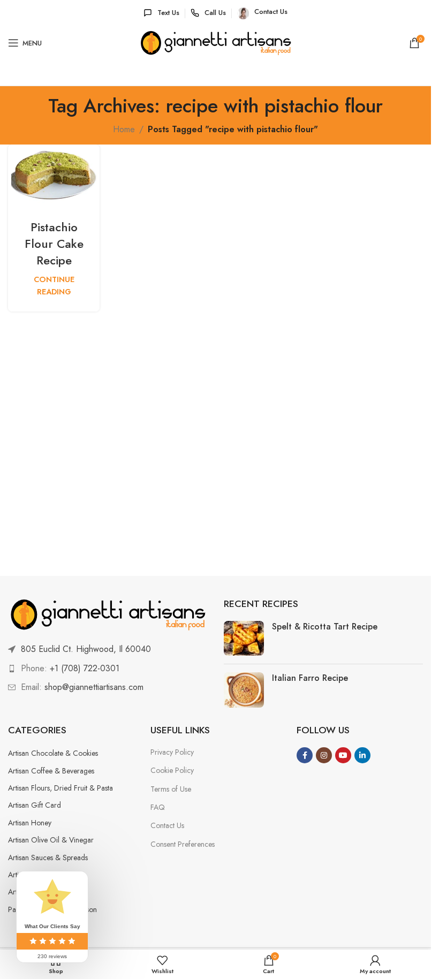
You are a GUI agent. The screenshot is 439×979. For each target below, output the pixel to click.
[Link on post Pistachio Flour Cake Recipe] (54, 175)
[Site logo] (215, 43)
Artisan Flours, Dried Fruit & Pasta (60, 788)
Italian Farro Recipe (310, 678)
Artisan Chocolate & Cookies (53, 753)
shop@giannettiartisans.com (93, 687)
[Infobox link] (161, 13)
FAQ (157, 807)
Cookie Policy (172, 770)
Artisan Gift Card (34, 805)
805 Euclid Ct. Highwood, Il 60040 (86, 649)
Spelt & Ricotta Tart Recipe (324, 626)
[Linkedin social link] (362, 755)
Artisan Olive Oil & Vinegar (51, 839)
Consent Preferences (182, 844)
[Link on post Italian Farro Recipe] (244, 690)
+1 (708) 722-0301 (84, 668)
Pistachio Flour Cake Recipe (54, 243)
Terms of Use (170, 789)
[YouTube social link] (343, 755)
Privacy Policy (172, 752)
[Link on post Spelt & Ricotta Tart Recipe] (244, 638)
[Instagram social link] (324, 755)
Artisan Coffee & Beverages (51, 770)
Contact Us (167, 825)
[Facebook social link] (305, 755)
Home (124, 129)
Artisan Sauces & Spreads (48, 857)
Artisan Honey (29, 822)
